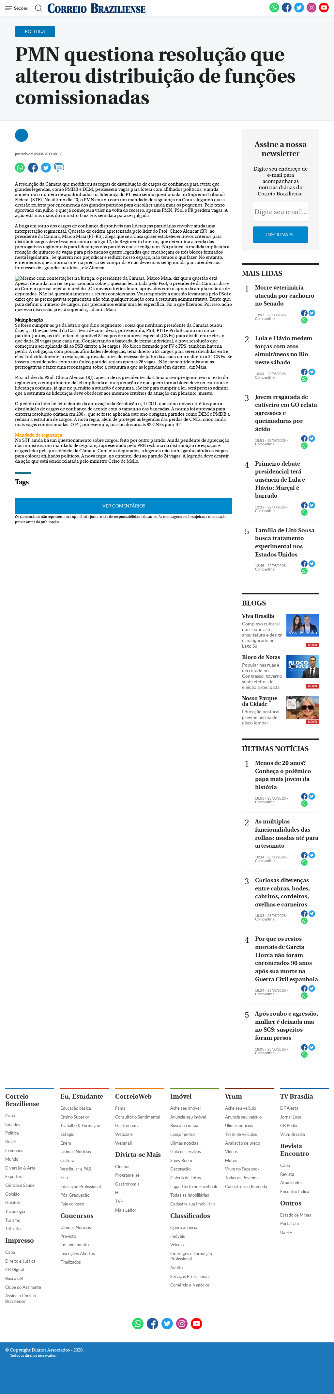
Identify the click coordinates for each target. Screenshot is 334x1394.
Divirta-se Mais (138, 1154)
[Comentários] (59, 170)
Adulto (176, 1267)
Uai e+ (286, 1232)
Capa (10, 1115)
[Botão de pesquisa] (36, 8)
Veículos (178, 1244)
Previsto (68, 1236)
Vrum (233, 1096)
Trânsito (13, 1228)
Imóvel (180, 1096)
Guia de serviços (185, 1151)
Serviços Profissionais (190, 1276)
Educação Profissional (80, 1186)
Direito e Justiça (20, 1261)
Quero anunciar (184, 1227)
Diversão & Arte (20, 1167)
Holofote (13, 1202)
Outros (290, 1203)
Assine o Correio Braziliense (20, 1298)
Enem (65, 1143)
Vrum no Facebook (242, 1168)
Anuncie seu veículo (243, 1117)
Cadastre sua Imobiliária (193, 1203)
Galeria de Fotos (185, 1177)
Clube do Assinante (23, 1287)
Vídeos (231, 1151)
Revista (287, 1174)
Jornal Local (291, 1117)
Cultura (67, 1160)
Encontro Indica (294, 1191)
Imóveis (177, 1236)
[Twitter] (46, 170)
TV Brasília (296, 1096)
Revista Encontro (294, 1149)
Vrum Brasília (292, 1134)
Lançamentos (182, 1134)
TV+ (119, 1201)
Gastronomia (127, 1125)
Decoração (180, 1168)
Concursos (76, 1216)
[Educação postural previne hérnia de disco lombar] (302, 708)
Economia (14, 1150)
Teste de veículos (241, 1134)
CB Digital (14, 1269)
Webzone (124, 1134)
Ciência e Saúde (20, 1185)
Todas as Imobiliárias (189, 1195)
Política (12, 1133)
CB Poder (289, 1125)
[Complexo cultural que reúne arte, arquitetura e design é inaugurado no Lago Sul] (302, 626)
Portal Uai (289, 1223)
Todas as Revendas (243, 1177)
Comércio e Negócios (190, 1284)
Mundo (11, 1159)
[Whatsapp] (20, 170)
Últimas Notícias (75, 1151)
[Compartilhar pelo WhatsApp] (304, 322)
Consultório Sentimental (137, 1117)
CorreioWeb (133, 1096)
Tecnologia (15, 1211)
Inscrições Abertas (77, 1253)
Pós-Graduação (74, 1195)
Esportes (13, 1176)
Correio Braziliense (22, 1100)
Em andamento (74, 1244)
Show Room (181, 1160)
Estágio (67, 1134)
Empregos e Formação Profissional (191, 1256)
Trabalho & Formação (80, 1125)
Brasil (10, 1141)
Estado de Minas (295, 1215)
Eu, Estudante (81, 1096)
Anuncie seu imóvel (188, 1117)
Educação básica (75, 1108)
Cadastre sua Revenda (246, 1186)
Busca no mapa (184, 1125)
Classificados (190, 1216)
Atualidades (291, 1182)
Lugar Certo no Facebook (193, 1186)
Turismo (12, 1220)
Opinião (12, 1194)
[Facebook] (287, 11)
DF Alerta (289, 1108)
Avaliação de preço (242, 1143)
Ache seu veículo (240, 1108)
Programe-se (127, 1175)
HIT (118, 1192)
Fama (120, 1108)
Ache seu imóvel (185, 1108)
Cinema (122, 1166)
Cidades (12, 1124)
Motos (231, 1160)
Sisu (64, 1177)
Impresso (19, 1240)
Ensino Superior (74, 1117)
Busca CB (14, 1278)
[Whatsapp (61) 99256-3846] (274, 11)
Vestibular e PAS (75, 1168)
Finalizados (70, 1262)
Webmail (123, 1143)
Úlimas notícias (184, 1143)
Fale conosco (72, 1203)
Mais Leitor (125, 1210)
